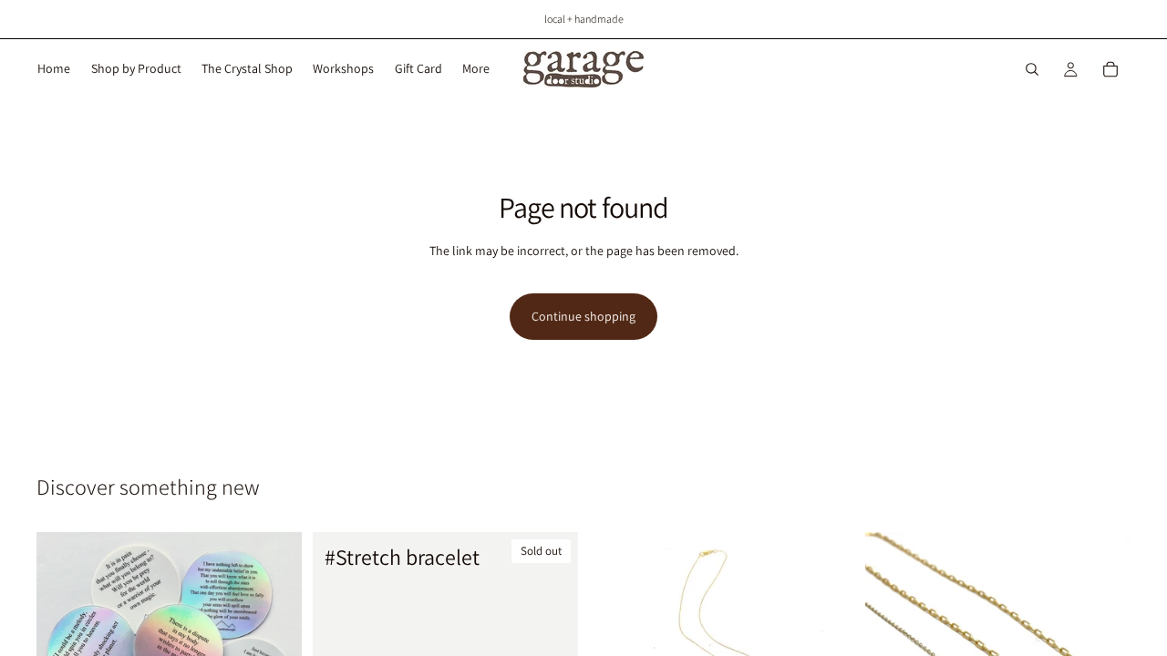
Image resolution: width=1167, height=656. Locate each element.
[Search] (1032, 69)
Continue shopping (583, 316)
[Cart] (1110, 69)
